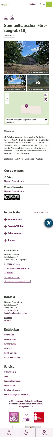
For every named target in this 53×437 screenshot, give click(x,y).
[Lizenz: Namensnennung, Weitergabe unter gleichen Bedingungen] (12, 199)
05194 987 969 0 (11, 310)
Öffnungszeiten (10, 372)
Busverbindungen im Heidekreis (16, 395)
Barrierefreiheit (36, 404)
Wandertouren (10, 344)
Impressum (19, 401)
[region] (26, 108)
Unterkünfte (9, 335)
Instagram (8, 320)
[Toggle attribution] (46, 119)
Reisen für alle (9, 385)
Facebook (8, 318)
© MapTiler (18, 119)
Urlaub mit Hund (10, 353)
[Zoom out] (7, 98)
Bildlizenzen (14, 404)
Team (6, 376)
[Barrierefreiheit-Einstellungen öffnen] (49, 223)
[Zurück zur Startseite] (5, 4)
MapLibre (9, 119)
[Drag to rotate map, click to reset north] (7, 102)
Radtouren (8, 348)
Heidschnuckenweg (12, 357)
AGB (11, 401)
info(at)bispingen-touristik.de (15, 313)
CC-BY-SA (45, 72)
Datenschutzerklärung (33, 401)
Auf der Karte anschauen (41, 212)
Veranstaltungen (10, 339)
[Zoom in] (7, 95)
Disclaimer (24, 404)
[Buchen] (49, 4)
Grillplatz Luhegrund (12, 390)
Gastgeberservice (26, 407)
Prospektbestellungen (12, 381)
